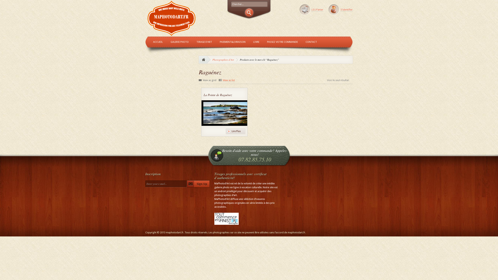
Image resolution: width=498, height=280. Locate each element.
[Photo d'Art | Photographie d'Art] (171, 34)
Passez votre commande (282, 41)
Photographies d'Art (223, 59)
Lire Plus (236, 131)
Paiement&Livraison (232, 41)
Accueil (158, 41)
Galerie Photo (180, 41)
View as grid (209, 80)
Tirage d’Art (204, 41)
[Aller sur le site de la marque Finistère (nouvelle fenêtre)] (226, 222)
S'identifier (347, 9)
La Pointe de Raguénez (218, 95)
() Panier (317, 9)
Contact (311, 41)
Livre (256, 41)
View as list (229, 80)
